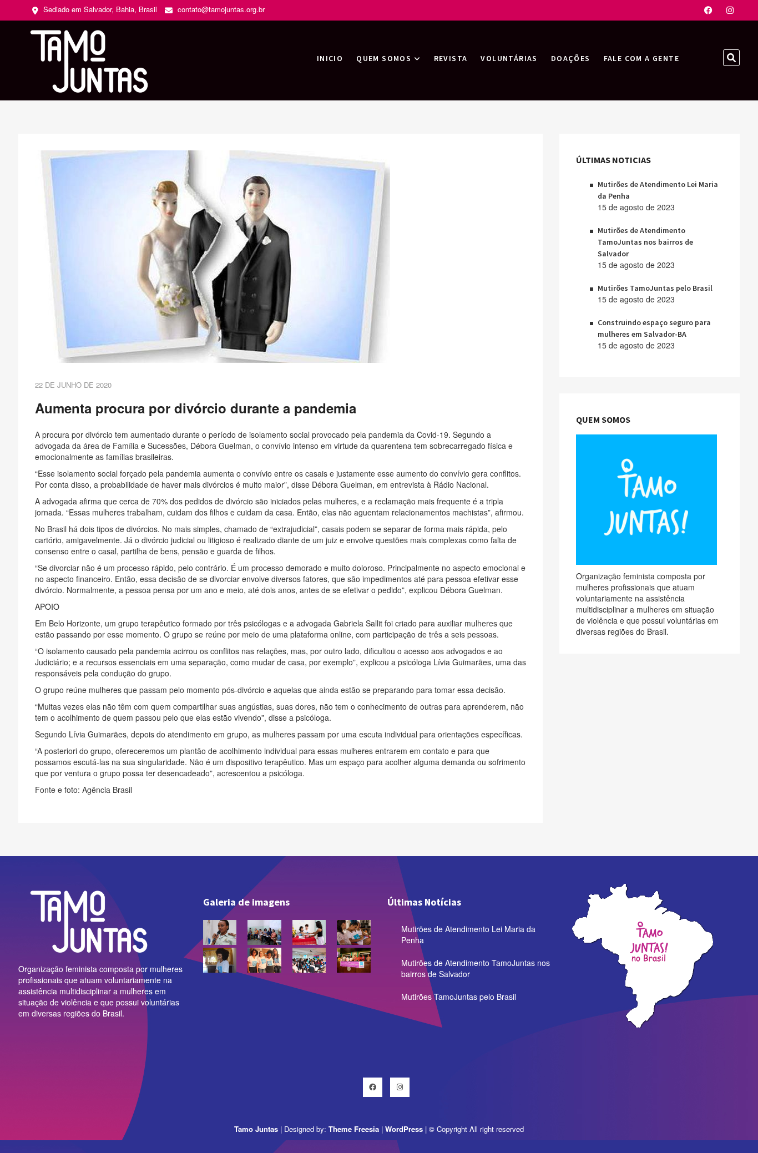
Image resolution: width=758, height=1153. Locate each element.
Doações (570, 58)
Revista (451, 58)
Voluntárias (509, 58)
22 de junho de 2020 (73, 385)
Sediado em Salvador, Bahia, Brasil (99, 9)
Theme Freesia (354, 1129)
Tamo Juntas (256, 1129)
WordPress (404, 1129)
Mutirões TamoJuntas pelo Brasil (655, 288)
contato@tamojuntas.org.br (220, 9)
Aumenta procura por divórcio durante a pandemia (195, 407)
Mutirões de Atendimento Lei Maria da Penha (468, 934)
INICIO (330, 58)
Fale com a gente (641, 58)
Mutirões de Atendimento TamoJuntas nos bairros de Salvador (645, 242)
